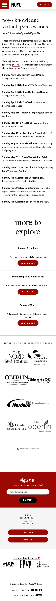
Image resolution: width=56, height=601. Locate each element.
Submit (28, 500)
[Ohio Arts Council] (39, 380)
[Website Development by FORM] (28, 595)
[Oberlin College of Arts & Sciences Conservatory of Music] (16, 380)
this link (16, 64)
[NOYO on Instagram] (36, 590)
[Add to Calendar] (38, 33)
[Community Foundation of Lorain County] (37, 357)
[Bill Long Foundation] (37, 403)
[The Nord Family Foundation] (16, 357)
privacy (15, 590)
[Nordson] (18, 403)
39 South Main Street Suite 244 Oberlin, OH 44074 (28, 521)
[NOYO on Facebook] (32, 590)
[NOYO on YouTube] (41, 590)
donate (44, 4)
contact (28, 532)
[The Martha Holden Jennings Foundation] (28, 448)
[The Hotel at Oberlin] (39, 426)
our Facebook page (26, 68)
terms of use (25, 590)
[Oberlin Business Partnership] (16, 426)
